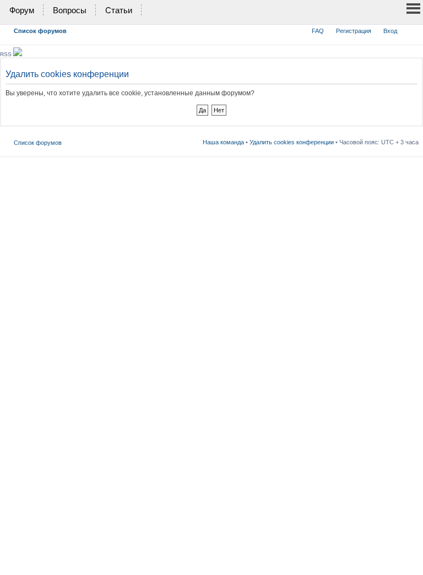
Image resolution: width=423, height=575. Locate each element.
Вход (390, 31)
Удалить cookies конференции (292, 142)
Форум (21, 10)
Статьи (118, 10)
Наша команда (223, 142)
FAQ (318, 31)
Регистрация (353, 31)
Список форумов (40, 31)
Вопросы (69, 10)
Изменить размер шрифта (411, 29)
